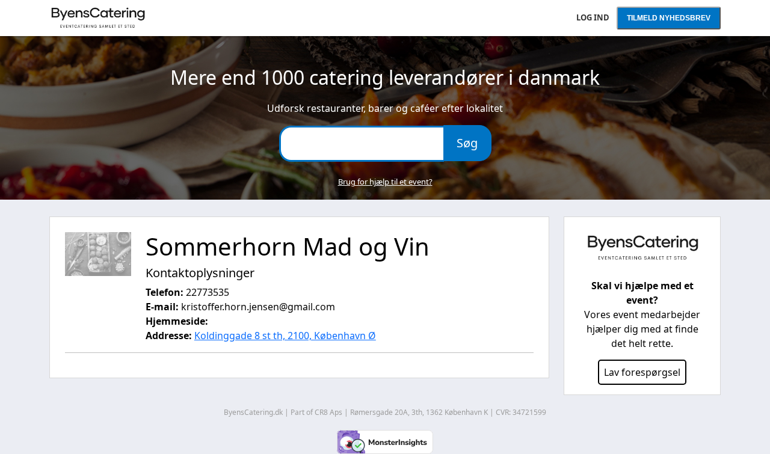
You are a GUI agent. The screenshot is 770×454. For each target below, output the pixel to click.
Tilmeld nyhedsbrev (668, 18)
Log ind (592, 17)
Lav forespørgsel (642, 372)
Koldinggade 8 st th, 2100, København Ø (285, 335)
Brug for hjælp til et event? (385, 181)
